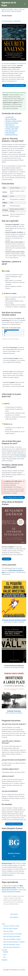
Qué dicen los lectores (11, 123)
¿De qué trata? (9, 117)
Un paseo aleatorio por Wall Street (14, 665)
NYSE (4, 954)
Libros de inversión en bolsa (11, 926)
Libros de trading (8, 931)
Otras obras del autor (11, 130)
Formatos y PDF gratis (11, 128)
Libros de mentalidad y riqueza (12, 939)
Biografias (4, 960)
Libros (3, 924)
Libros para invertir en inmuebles (12, 934)
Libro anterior (14, 914)
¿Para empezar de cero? (12, 127)
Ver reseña (7, 559)
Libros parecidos (10, 132)
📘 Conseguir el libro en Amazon (14, 497)
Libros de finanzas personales (11, 936)
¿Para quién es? (9, 125)
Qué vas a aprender (10, 119)
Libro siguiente (14, 917)
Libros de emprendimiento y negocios (14, 942)
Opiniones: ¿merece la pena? (13, 121)
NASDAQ (5, 952)
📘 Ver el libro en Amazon (14, 824)
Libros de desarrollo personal (11, 947)
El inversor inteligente (20, 455)
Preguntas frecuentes (11, 134)
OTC (4, 957)
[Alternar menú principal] (25, 4)
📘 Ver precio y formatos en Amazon (14, 85)
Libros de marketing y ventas (11, 944)
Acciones (4, 950)
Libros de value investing (10, 928)
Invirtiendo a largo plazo (14, 711)
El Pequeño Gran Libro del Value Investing (14, 620)
